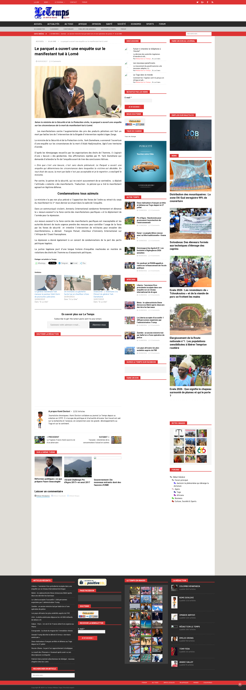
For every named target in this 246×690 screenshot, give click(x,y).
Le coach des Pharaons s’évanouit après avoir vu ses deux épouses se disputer (51, 653)
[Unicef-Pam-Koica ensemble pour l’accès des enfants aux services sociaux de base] (190, 442)
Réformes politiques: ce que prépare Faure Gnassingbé (48, 480)
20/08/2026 (143, 353)
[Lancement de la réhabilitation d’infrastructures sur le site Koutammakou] (202, 442)
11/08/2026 (143, 225)
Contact (73, 2)
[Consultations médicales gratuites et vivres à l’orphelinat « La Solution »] (190, 433)
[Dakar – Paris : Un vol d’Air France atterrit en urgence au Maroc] (135, 607)
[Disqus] (78, 534)
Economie (136, 24)
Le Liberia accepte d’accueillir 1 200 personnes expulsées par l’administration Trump (150, 320)
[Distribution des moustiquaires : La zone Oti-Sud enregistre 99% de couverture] (191, 175)
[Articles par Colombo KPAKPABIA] (174, 589)
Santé (109, 24)
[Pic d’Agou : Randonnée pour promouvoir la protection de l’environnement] (130, 220)
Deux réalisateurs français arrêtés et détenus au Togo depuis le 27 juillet (151, 205)
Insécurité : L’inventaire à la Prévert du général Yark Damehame (106, 294)
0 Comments (56, 61)
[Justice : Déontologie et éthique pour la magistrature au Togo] (179, 433)
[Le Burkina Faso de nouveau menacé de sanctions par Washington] (157, 641)
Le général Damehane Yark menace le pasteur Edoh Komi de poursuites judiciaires (47, 294)
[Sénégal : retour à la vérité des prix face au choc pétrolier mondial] (135, 649)
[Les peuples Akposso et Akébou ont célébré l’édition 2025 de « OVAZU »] (179, 442)
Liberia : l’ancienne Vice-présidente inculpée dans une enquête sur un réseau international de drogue (51, 587)
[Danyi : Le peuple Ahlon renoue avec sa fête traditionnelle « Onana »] (130, 236)
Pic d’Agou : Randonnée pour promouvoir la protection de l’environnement (149, 220)
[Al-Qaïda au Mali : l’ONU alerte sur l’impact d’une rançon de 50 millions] (146, 641)
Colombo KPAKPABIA (189, 586)
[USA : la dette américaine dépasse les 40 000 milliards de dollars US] (157, 599)
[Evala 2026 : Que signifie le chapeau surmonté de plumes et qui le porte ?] (191, 370)
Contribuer (68, 29)
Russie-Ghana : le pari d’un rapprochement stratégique (52, 648)
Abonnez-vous (99, 325)
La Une (36, 2)
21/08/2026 (143, 295)
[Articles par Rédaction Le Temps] (174, 630)
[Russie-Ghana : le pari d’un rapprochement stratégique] (146, 616)
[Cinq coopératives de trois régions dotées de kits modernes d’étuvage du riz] (179, 450)
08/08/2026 (143, 256)
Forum (84, 2)
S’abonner (54, 29)
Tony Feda (184, 648)
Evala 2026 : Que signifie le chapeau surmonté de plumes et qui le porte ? (190, 392)
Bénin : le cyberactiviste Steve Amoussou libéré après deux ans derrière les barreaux (151, 305)
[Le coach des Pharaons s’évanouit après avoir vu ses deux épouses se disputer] (157, 616)
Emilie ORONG (186, 638)
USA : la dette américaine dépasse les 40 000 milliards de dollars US (52, 618)
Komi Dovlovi (186, 597)
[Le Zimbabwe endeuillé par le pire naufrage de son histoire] (135, 641)
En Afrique (184, 682)
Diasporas (208, 682)
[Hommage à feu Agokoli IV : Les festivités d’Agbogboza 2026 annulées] (130, 251)
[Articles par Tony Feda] (174, 654)
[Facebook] (207, 2)
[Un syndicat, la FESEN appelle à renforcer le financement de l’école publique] (130, 266)
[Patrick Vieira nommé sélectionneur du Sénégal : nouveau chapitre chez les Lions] (135, 624)
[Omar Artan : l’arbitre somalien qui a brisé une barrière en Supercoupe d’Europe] (146, 649)
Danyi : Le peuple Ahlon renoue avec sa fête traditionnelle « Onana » (151, 235)
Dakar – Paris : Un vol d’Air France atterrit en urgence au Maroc (52, 625)
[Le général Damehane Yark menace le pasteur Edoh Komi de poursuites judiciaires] (48, 282)
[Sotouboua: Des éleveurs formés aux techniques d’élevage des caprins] (191, 223)
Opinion (96, 24)
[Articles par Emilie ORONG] (174, 639)
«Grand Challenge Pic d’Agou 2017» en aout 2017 (77, 481)
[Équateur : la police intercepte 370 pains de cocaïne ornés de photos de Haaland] (146, 658)
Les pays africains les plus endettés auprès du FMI (50, 613)
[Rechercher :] (199, 33)
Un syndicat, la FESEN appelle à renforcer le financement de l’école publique (151, 265)
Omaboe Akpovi (187, 615)
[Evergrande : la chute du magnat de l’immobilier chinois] (146, 607)
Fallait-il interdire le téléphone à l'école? (147, 50)
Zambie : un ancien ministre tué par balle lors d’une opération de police (150, 335)
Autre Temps (133, 197)
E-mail (128, 97)
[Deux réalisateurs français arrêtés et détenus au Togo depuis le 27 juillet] (130, 205)
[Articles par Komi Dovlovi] (174, 607)
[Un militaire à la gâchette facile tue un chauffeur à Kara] (77, 282)
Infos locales (169, 682)
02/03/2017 (42, 61)
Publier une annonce (87, 29)
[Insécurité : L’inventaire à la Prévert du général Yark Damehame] (107, 282)
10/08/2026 (143, 240)
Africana (131, 280)
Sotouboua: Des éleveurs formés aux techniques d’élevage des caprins (189, 245)
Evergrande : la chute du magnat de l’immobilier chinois (52, 630)
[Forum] (212, 2)
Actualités (53, 24)
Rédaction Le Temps (143, 58)
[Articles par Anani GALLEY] (174, 665)
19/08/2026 (143, 210)
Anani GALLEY (186, 662)
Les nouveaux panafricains (144, 63)
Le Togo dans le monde (143, 74)
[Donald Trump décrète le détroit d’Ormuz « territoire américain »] (157, 607)
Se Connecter (39, 29)
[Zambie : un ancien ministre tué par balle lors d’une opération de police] (130, 335)
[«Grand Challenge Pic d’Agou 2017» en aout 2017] (78, 467)
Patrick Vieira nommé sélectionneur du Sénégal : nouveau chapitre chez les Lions (52, 660)
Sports (150, 24)
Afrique (82, 24)
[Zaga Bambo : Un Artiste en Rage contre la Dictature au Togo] (179, 459)
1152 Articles (79, 411)
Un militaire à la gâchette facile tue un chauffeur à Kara (76, 293)
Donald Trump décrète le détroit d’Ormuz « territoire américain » (51, 636)
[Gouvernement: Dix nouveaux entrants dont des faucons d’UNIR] (107, 467)
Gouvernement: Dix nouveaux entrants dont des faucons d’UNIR (107, 482)
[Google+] (202, 2)
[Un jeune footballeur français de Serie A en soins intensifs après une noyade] (135, 633)
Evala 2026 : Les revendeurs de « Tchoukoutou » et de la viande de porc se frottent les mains (189, 293)
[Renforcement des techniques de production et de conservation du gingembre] (190, 450)
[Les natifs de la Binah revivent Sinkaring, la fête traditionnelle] (190, 459)
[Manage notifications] (240, 684)
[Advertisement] (191, 410)
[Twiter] (197, 2)
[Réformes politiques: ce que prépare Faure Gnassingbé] (48, 466)
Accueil (38, 24)
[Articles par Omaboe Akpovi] (174, 618)
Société (121, 24)
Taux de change (130, 136)
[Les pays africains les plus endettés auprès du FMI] (130, 350)
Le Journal (59, 2)
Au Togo (69, 24)
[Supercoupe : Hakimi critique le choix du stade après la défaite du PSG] (146, 633)
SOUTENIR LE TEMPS (108, 29)
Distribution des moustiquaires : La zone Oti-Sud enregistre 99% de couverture (190, 198)
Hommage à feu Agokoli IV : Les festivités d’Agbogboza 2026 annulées (150, 250)
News (46, 2)
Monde (195, 682)
